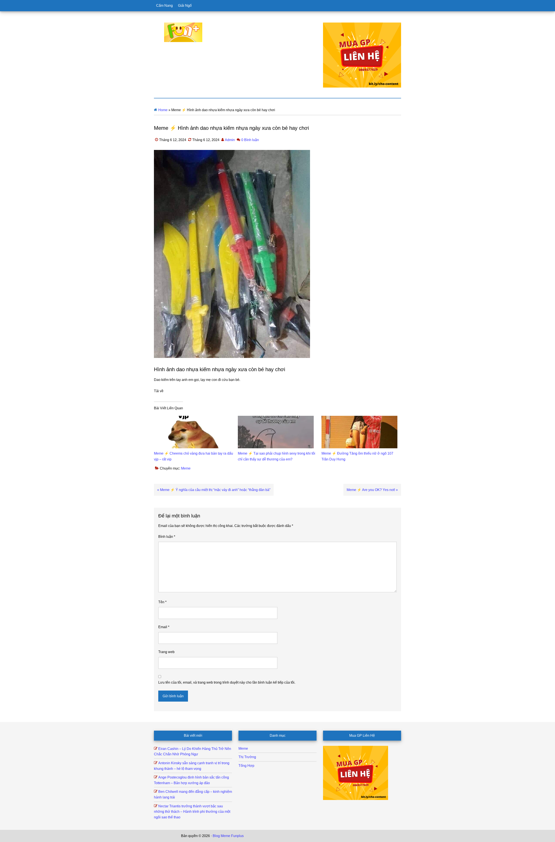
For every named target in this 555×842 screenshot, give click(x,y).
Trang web (166, 652)
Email (163, 627)
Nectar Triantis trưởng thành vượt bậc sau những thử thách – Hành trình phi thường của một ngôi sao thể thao (192, 811)
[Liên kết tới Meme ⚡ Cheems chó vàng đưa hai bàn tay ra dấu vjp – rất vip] (192, 418)
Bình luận (166, 536)
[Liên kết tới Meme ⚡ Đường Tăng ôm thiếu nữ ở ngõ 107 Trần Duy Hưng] (359, 418)
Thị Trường (247, 757)
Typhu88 (335, 836)
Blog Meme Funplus (183, 32)
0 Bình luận (250, 140)
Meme (186, 468)
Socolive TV (300, 836)
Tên (162, 602)
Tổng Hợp (246, 765)
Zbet (248, 836)
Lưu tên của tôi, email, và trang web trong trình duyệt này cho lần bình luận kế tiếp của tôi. (226, 682)
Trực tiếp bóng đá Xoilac (271, 836)
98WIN (356, 836)
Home (163, 110)
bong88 (368, 836)
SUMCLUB (319, 836)
